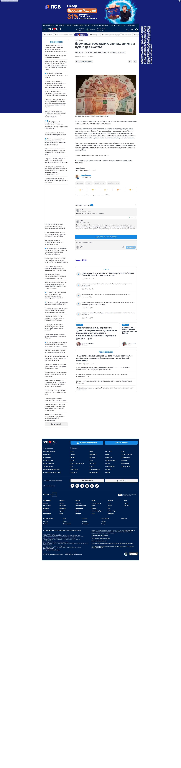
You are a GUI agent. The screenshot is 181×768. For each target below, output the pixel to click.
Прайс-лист (47, 454)
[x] (92, 486)
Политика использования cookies (101, 538)
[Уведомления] (132, 29)
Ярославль (80, 183)
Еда (72, 466)
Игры (123, 25)
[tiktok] (97, 486)
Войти (81, 248)
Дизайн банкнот (99, 183)
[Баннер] (81, 34)
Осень (107, 454)
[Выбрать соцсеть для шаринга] (135, 61)
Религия (108, 469)
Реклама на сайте (49, 451)
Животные (74, 469)
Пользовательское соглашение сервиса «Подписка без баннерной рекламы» (112, 543)
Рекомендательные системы (99, 541)
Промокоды (131, 25)
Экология (124, 460)
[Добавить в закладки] (130, 61)
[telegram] (72, 486)
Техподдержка (48, 466)
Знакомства (60, 25)
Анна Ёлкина (86, 175)
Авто (72, 451)
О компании (47, 457)
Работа (107, 463)
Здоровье (74, 472)
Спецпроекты (125, 466)
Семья (107, 472)
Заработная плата (113, 183)
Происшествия (110, 460)
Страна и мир (125, 457)
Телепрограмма (77, 25)
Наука (91, 466)
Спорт (123, 451)
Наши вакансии (48, 463)
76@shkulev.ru (63, 546)
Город (72, 460)
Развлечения (109, 466)
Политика (108, 457)
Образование (93, 472)
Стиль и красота (126, 454)
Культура (92, 457)
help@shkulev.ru (56, 550)
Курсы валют (104, 25)
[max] (87, 486)
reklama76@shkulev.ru (129, 530)
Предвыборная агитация (51, 469)
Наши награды (48, 460)
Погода (68, 25)
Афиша (87, 25)
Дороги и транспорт (77, 463)
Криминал (92, 454)
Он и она (108, 451)
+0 (129, 217)
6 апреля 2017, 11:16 (80, 56)
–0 (134, 217)
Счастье (89, 183)
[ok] (82, 486)
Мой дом (92, 463)
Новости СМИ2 (81, 260)
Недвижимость (48, 25)
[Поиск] (127, 29)
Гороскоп (94, 25)
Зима (91, 451)
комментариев (85, 61)
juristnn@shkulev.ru (48, 548)
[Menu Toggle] (44, 29)
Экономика (125, 463)
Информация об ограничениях (100, 535)
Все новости (56, 42)
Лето (91, 460)
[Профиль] (136, 29)
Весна (72, 457)
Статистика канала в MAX (52, 472)
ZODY (118, 25)
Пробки (112, 25)
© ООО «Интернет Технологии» (73, 554)
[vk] (77, 486)
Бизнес (73, 454)
